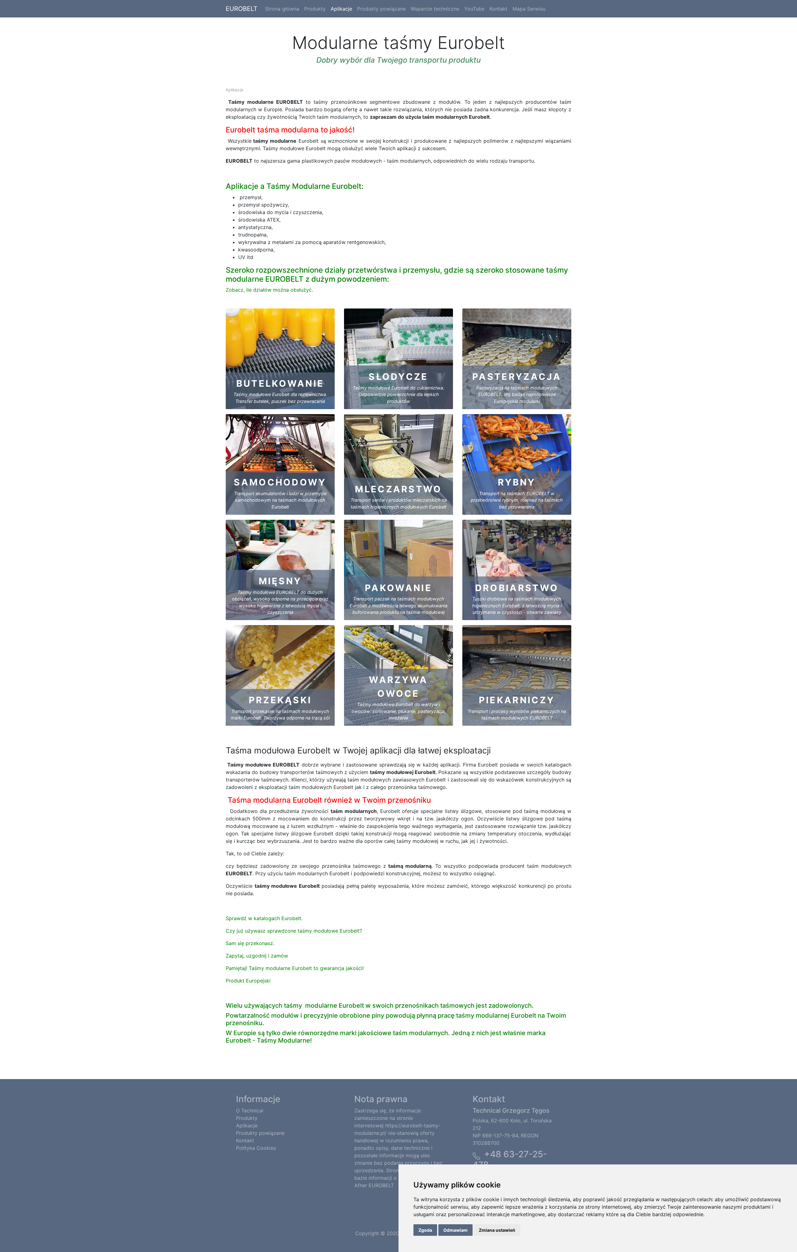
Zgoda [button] (425, 1230)
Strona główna (282, 9)
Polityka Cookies (256, 1148)
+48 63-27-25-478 (510, 1159)
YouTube (474, 9)
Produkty (315, 9)
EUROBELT (241, 8)
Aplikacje (341, 9)
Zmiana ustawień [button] (497, 1230)
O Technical (249, 1110)
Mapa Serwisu (528, 9)
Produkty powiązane (381, 9)
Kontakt (498, 9)
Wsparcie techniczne (435, 9)
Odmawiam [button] (455, 1230)
